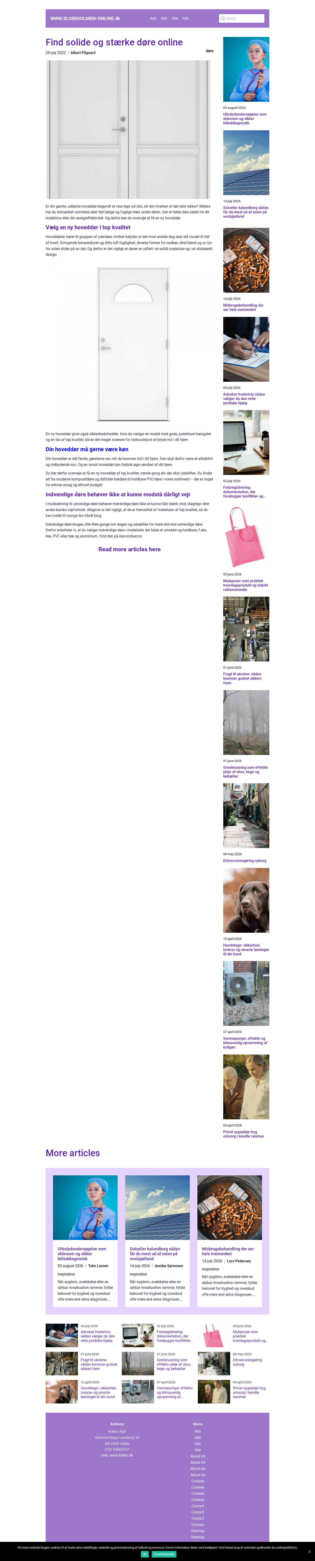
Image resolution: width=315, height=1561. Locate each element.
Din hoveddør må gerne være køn (87, 449)
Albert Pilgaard (83, 53)
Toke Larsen (98, 1266)
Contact (197, 1506)
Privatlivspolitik (164, 1554)
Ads (153, 18)
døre (210, 51)
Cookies (197, 1481)
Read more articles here (129, 549)
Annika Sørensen (169, 1266)
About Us (197, 1456)
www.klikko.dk (121, 1455)
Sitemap (198, 1531)
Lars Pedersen (239, 1261)
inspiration (66, 1274)
